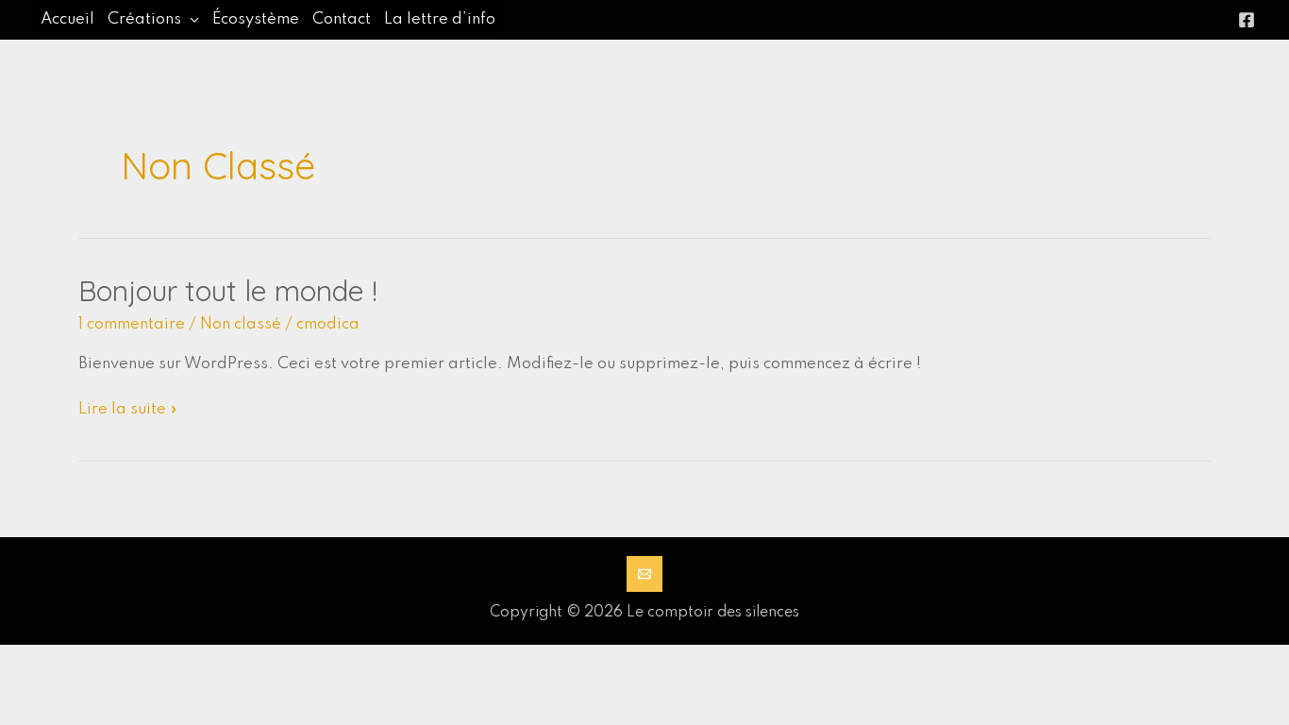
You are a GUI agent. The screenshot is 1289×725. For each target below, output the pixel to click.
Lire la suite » (127, 411)
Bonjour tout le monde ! (227, 291)
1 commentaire (131, 324)
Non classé (240, 324)
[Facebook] (1246, 19)
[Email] (644, 574)
